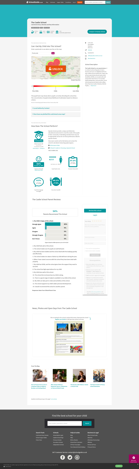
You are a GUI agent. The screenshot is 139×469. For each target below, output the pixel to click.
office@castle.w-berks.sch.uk (95, 55)
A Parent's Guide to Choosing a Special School (62, 148)
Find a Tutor (39, 440)
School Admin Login (58, 435)
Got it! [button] (118, 466)
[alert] (69, 466)
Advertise (90, 437)
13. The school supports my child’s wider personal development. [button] (52, 284)
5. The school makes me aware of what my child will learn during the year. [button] (55, 256)
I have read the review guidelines (92, 248)
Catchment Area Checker (42, 435)
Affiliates (90, 442)
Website (90, 50)
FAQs (71, 437)
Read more (93, 85)
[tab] (55, 108)
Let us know (54, 399)
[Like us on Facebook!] (62, 457)
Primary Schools (57, 440)
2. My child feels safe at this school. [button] (43, 246)
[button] (55, 108)
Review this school (95, 211)
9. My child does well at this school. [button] (43, 272)
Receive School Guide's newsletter (92, 251)
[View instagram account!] (77, 457)
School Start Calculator (76, 442)
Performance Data (54, 145)
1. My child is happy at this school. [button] (43, 221)
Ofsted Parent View (39, 170)
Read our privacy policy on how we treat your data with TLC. (45, 464)
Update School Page (58, 437)
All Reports (42, 148)
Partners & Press (92, 444)
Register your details (60, 319)
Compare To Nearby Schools (97, 31)
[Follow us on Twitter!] (69, 457)
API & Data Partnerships (94, 440)
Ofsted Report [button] (36, 148)
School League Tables (41, 437)
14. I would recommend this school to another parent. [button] (49, 286)
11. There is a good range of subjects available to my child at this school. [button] (54, 278)
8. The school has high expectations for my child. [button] (47, 269)
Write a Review (74, 440)
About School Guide (92, 435)
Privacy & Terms (92, 447)
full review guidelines (96, 291)
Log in (95, 215)
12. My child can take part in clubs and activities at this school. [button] (51, 281)
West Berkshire (91, 58)
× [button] (137, 464)
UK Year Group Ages (75, 444)
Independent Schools (58, 444)
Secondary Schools (58, 442)
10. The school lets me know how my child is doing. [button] (48, 275)
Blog (71, 435)
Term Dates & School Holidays (77, 447)
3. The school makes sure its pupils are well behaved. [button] (48, 249)
